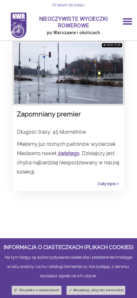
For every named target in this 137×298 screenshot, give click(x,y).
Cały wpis (107, 183)
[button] (127, 22)
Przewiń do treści (68, 5)
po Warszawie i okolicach (73, 32)
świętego (69, 153)
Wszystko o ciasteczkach (39, 290)
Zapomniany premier (49, 114)
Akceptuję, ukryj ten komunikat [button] (98, 290)
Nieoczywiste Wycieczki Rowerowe (73, 22)
